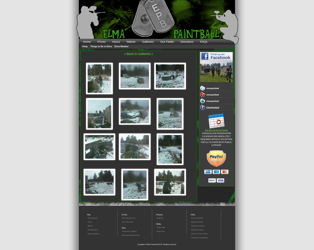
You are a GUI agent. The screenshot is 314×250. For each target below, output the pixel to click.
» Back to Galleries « (138, 53)
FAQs (203, 41)
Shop (85, 46)
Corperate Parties (197, 226)
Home (87, 41)
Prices (101, 41)
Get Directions (93, 230)
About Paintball (197, 218)
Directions (186, 41)
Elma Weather (121, 46)
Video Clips (161, 227)
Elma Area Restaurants (131, 235)
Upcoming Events (128, 218)
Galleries (148, 41)
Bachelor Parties (197, 230)
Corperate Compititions (199, 238)
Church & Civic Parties (199, 234)
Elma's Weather (93, 234)
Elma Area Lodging (129, 231)
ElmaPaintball (212, 107)
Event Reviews (127, 222)
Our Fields (167, 41)
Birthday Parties (197, 222)
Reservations (92, 218)
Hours (116, 41)
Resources (161, 231)
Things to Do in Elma (101, 46)
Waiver (131, 41)
